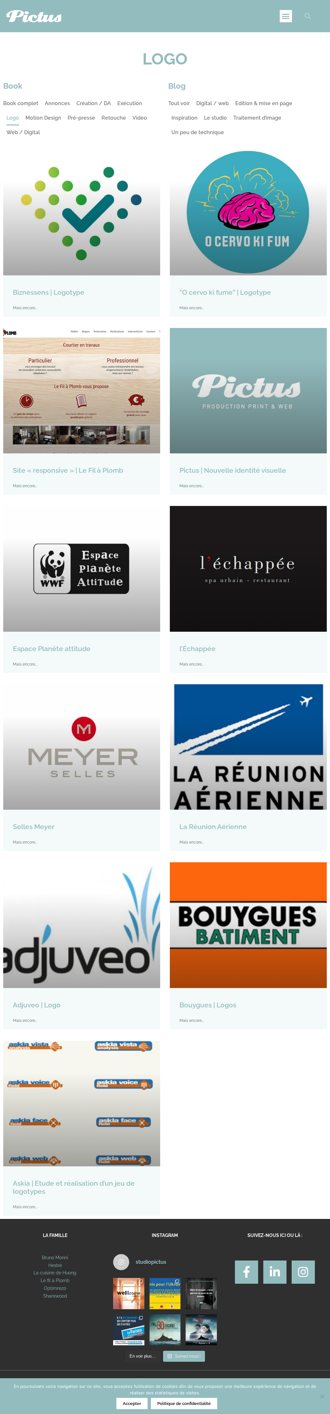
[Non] (322, 1396)
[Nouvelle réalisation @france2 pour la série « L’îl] (165, 1329)
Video (139, 118)
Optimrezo (55, 1288)
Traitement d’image (257, 118)
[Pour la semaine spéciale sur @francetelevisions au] (165, 1293)
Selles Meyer (33, 827)
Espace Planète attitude (52, 649)
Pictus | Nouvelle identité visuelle (233, 470)
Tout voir (179, 103)
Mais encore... (25, 308)
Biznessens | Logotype (48, 292)
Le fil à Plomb (55, 1280)
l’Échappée (198, 649)
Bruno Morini (55, 1257)
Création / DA (93, 103)
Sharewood (55, 1296)
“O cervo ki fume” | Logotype (225, 292)
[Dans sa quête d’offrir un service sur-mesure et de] (128, 1293)
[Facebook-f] (246, 1272)
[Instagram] (303, 1272)
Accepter (132, 1403)
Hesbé (55, 1265)
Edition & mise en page (263, 103)
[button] (286, 16)
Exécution (129, 103)
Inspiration (184, 118)
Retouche (114, 118)
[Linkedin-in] (274, 1272)
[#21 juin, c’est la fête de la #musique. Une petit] (201, 1293)
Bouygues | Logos (208, 1005)
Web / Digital (23, 132)
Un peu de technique (197, 132)
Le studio (215, 118)
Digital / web (212, 103)
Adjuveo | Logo (37, 1005)
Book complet (20, 103)
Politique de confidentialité (184, 1403)
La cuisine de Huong (55, 1272)
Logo (12, 118)
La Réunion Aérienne (213, 827)
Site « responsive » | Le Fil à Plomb (68, 470)
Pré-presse (81, 118)
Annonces (57, 103)
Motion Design (43, 118)
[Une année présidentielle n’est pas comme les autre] (128, 1329)
